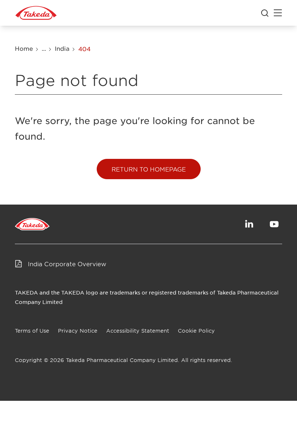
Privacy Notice (77, 331)
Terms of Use (32, 331)
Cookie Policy (196, 331)
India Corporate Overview (67, 263)
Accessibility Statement (137, 331)
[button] (149, 169)
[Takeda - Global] (36, 13)
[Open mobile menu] (277, 13)
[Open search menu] (264, 13)
